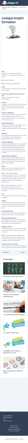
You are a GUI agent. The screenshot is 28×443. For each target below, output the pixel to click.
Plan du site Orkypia (14, 431)
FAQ (4, 419)
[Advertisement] (14, 55)
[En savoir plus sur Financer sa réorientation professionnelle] (14, 286)
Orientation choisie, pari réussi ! (13, 276)
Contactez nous (14, 425)
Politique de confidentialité (14, 429)
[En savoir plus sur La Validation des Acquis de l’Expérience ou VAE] (14, 342)
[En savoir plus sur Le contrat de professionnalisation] (14, 306)
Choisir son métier (5, 7)
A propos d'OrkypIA (8, 415)
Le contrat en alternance (11, 332)
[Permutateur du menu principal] (25, 2)
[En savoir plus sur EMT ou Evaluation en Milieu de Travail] (14, 362)
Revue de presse (7, 421)
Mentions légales (14, 427)
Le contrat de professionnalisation (14, 314)
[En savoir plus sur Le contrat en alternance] (14, 324)
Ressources (14, 7)
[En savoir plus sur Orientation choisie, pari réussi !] (14, 268)
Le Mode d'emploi (7, 417)
